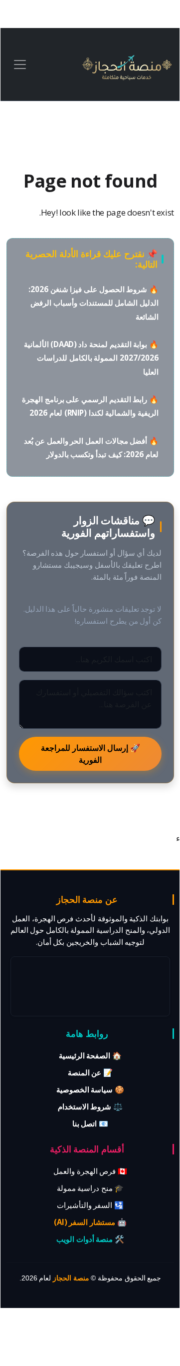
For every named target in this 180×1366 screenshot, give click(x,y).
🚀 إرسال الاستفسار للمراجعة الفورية (90, 753)
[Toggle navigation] (19, 64)
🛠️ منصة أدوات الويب (90, 1239)
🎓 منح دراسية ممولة (90, 1188)
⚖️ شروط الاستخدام (90, 1106)
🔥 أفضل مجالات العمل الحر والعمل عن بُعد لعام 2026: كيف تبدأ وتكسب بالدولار (91, 447)
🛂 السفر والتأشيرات (90, 1205)
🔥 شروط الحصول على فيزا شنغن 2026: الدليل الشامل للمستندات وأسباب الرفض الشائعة (93, 303)
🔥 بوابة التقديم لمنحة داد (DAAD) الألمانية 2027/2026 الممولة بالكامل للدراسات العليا (91, 358)
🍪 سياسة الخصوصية (90, 1089)
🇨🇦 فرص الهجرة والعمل (90, 1171)
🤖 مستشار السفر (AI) (90, 1222)
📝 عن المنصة (90, 1072)
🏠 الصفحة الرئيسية (90, 1055)
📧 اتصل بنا (90, 1123)
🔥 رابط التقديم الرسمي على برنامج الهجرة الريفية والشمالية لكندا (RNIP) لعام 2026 (90, 406)
